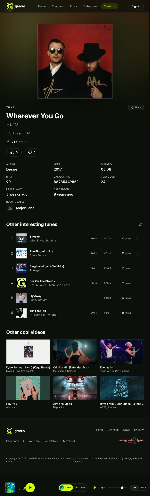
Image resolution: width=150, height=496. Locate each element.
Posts (73, 6)
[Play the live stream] (30, 487)
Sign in (136, 6)
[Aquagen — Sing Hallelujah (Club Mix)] (75, 268)
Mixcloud (69, 441)
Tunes (108, 6)
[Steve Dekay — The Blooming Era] (75, 253)
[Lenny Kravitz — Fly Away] (75, 298)
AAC (134, 487)
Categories (91, 6)
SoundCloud (51, 441)
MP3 (143, 487)
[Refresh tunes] (141, 224)
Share (138, 107)
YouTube (34, 441)
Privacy (139, 429)
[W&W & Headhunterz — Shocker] (75, 238)
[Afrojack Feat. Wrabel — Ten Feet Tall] (75, 313)
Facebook (12, 441)
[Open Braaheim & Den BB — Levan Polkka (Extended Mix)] (10, 488)
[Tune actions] (137, 238)
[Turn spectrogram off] (94, 487)
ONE (66, 487)
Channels (58, 6)
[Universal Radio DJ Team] (131, 440)
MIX (80, 487)
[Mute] (102, 487)
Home (42, 6)
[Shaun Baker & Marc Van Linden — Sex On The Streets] (75, 283)
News (126, 429)
